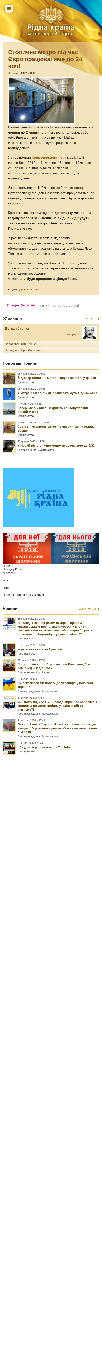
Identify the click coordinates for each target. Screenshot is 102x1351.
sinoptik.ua (24, 594)
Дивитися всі (88, 608)
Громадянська (27, 450)
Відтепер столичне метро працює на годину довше (57, 378)
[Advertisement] (51, 1032)
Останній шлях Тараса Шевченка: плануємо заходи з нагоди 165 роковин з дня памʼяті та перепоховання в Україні (58, 728)
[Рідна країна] (51, 20)
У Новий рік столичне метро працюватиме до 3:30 (56, 445)
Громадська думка (29, 691)
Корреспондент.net (48, 157)
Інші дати (90, 318)
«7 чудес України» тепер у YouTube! (45, 747)
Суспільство (30, 289)
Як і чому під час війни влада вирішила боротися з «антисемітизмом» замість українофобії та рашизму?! (57, 705)
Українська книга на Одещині (40, 649)
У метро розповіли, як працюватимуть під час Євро (57, 393)
